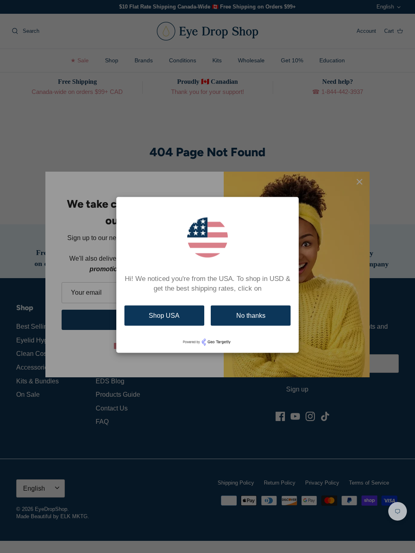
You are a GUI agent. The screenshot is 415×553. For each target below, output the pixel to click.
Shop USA (164, 315)
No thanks (250, 315)
